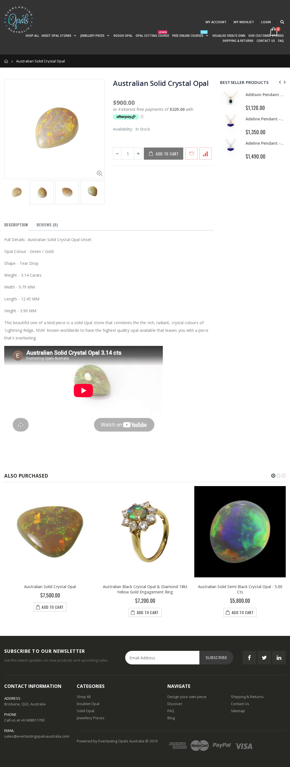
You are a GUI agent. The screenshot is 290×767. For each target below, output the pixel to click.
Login (266, 22)
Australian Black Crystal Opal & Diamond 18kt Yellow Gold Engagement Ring (145, 589)
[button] (273, 475)
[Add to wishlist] (191, 154)
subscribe (216, 657)
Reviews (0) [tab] (47, 224)
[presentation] (10, 193)
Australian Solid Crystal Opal (161, 83)
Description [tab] (16, 224)
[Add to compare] (205, 154)
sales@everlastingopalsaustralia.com (36, 736)
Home (6, 61)
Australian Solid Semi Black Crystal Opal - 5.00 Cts (240, 589)
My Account (216, 22)
